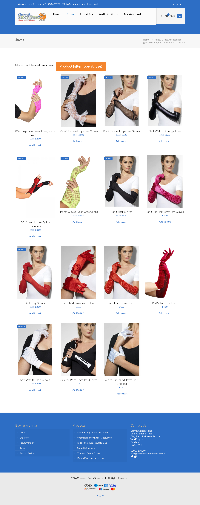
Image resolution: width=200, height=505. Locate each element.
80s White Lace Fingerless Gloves (78, 131)
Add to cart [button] (35, 145)
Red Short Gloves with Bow (78, 302)
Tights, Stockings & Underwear (157, 42)
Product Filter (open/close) (80, 66)
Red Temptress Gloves (121, 303)
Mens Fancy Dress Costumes (92, 432)
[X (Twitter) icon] (177, 4)
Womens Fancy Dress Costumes (94, 437)
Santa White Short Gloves (35, 379)
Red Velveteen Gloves (164, 303)
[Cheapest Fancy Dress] (32, 16)
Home (146, 39)
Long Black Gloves (121, 211)
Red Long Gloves (35, 303)
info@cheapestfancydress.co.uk (81, 4)
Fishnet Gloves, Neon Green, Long (78, 211)
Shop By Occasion (86, 447)
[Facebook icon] (174, 4)
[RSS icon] (181, 4)
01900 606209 (52, 4)
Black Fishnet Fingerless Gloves (121, 131)
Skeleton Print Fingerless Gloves (78, 379)
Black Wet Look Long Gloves (164, 131)
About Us (25, 432)
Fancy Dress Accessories (168, 39)
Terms (23, 447)
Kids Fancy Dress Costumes (92, 442)
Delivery (24, 437)
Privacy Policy (27, 442)
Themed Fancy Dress (88, 453)
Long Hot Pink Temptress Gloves (165, 211)
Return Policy (27, 453)
